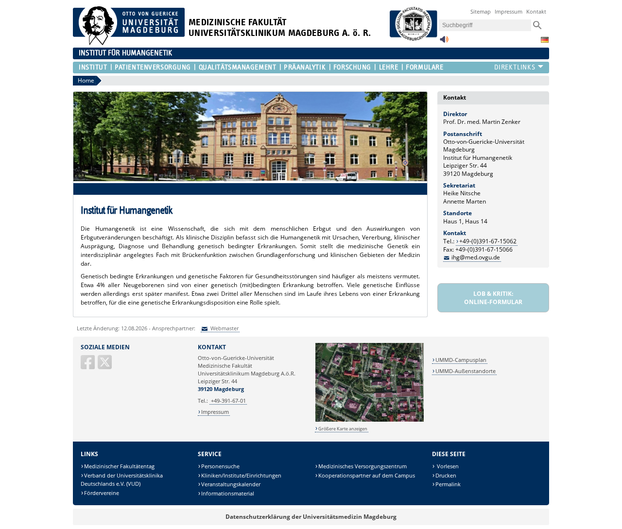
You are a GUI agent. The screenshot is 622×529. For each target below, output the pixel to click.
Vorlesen (447, 466)
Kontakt (536, 11)
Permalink (448, 484)
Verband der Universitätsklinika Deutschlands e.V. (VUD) (122, 480)
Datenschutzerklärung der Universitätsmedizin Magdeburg (311, 516)
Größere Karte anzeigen (342, 429)
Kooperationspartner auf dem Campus (366, 475)
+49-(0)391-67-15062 (488, 241)
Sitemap (480, 11)
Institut (93, 67)
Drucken (445, 475)
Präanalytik (305, 67)
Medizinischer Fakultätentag (119, 466)
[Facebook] (88, 366)
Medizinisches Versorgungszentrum (362, 466)
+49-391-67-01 (228, 400)
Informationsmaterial (227, 493)
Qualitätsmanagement (237, 67)
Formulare (424, 67)
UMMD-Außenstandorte (465, 371)
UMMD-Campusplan (460, 359)
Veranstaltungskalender (230, 484)
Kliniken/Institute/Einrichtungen (241, 475)
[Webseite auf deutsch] (544, 39)
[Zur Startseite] (129, 43)
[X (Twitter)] (105, 366)
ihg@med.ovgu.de (475, 257)
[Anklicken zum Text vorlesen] (444, 42)
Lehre (388, 67)
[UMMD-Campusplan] (369, 420)
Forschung (352, 67)
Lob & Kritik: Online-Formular (493, 298)
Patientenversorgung (153, 67)
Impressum (508, 11)
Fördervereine (101, 492)
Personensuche (220, 466)
